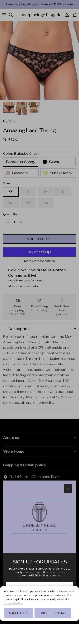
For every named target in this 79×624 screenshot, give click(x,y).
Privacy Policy (13, 603)
